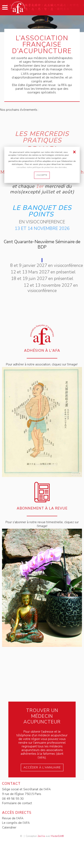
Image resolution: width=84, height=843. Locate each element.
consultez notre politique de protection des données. (42, 167)
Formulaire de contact (17, 803)
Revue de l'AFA (12, 818)
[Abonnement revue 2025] (42, 646)
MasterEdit (56, 836)
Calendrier (9, 827)
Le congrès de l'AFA (16, 823)
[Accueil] (18, 12)
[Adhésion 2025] (42, 476)
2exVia (41, 836)
